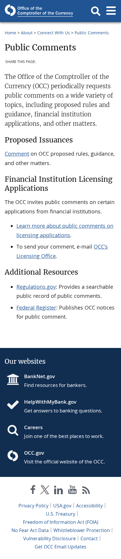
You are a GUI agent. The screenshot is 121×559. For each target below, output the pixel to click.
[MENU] (111, 11)
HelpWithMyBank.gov (50, 401)
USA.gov (62, 505)
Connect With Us (53, 32)
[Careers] (15, 431)
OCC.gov (34, 452)
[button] (95, 11)
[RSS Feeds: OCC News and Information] (86, 491)
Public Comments (92, 32)
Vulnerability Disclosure (49, 538)
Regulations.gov (36, 286)
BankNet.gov (39, 376)
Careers (33, 427)
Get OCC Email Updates (60, 546)
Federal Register (36, 307)
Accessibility (89, 505)
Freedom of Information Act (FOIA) (60, 522)
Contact (89, 538)
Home (10, 32)
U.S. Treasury (60, 514)
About (27, 32)
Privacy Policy (33, 505)
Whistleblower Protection (81, 530)
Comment (17, 153)
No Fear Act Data (30, 530)
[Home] (15, 405)
